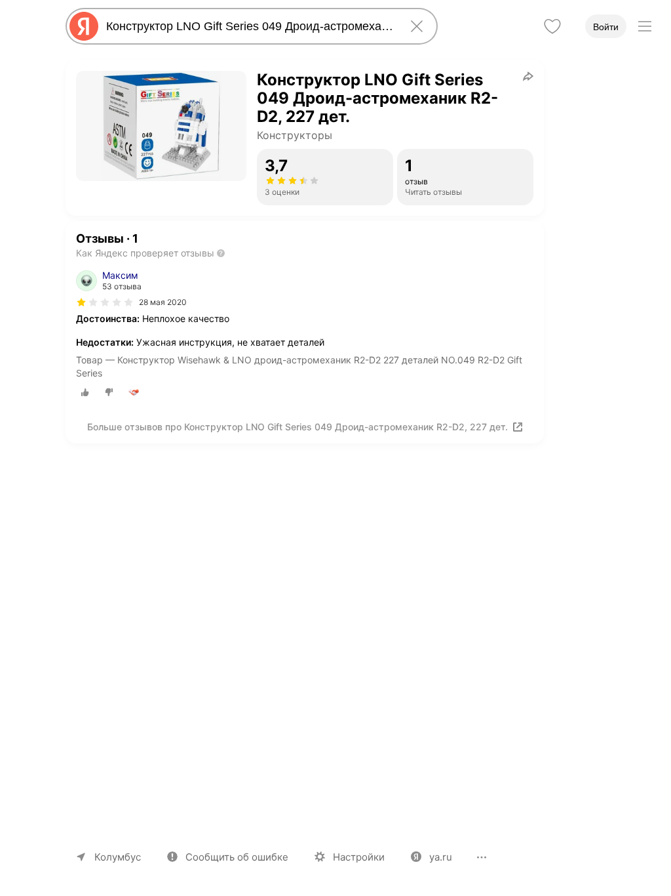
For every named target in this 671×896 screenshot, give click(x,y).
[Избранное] (552, 26)
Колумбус (117, 857)
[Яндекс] (83, 26)
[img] (105, 302)
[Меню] (645, 26)
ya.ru (440, 857)
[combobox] (249, 26)
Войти (606, 27)
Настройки (359, 857)
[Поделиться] (528, 76)
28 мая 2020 (163, 302)
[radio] (85, 392)
